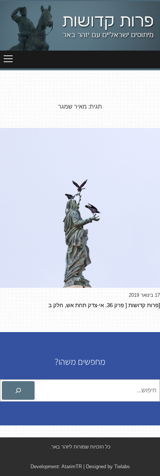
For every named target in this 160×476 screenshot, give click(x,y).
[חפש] (18, 390)
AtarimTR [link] (71, 466)
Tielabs (122, 466)
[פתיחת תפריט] (8, 59)
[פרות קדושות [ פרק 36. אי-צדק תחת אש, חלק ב (104, 305)
